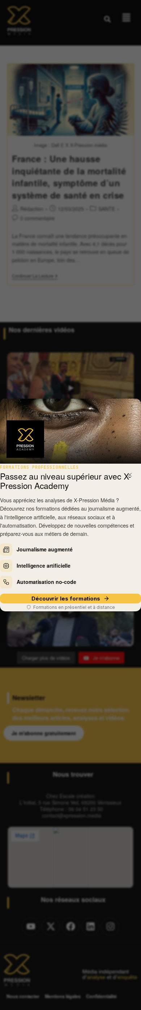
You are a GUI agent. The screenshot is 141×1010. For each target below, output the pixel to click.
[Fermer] (129, 474)
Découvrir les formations (65, 598)
